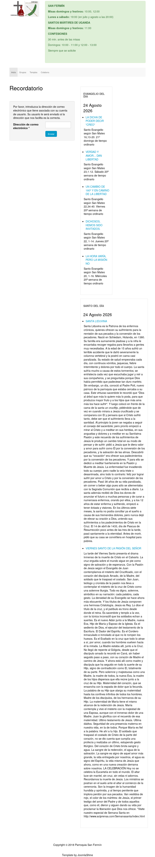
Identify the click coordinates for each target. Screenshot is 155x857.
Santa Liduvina (96, 321)
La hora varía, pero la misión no (96, 259)
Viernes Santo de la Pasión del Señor (113, 548)
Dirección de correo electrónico (26, 126)
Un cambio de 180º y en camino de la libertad (97, 190)
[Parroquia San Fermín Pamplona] (24, 9)
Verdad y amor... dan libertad (94, 155)
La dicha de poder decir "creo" (95, 120)
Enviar (51, 133)
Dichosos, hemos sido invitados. (94, 225)
